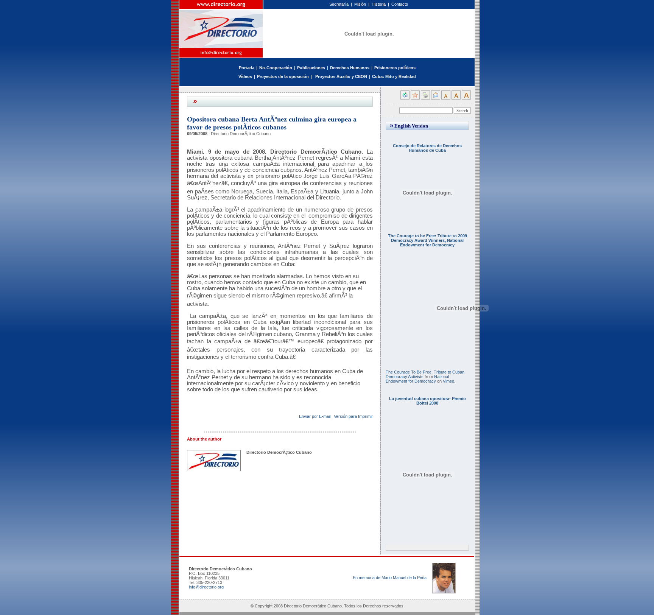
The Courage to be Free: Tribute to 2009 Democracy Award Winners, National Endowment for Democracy (427, 240)
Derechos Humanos (349, 67)
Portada (246, 67)
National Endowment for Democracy (417, 378)
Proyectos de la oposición (283, 76)
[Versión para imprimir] (425, 98)
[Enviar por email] (435, 98)
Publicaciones (311, 67)
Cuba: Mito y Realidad (394, 76)
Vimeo (448, 381)
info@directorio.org (206, 587)
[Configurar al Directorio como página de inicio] (405, 98)
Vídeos (245, 76)
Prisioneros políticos (395, 67)
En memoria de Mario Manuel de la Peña (390, 577)
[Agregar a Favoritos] (415, 98)
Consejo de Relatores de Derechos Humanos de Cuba (427, 148)
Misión (360, 4)
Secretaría (339, 4)
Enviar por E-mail (314, 416)
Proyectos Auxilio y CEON (341, 76)
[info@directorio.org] (221, 53)
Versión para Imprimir (353, 416)
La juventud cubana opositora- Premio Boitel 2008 (427, 400)
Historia (379, 4)
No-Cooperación (275, 67)
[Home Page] (221, 24)
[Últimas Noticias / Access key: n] (314, 76)
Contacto (399, 4)
